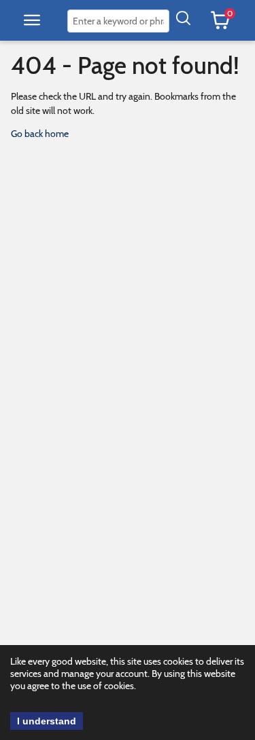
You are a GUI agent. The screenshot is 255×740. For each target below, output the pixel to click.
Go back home (40, 134)
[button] (32, 20)
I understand (46, 721)
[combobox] (118, 21)
